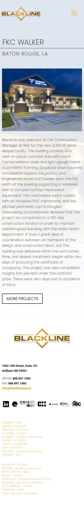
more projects (22, 299)
